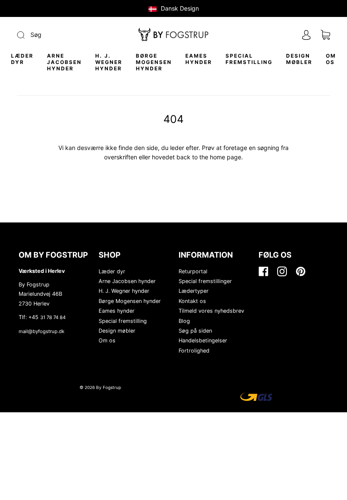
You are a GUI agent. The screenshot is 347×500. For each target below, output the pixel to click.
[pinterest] (300, 271)
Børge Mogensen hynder (154, 62)
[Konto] (306, 35)
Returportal (193, 271)
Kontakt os (192, 301)
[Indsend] (64, 34)
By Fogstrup (108, 387)
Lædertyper (194, 291)
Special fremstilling (249, 59)
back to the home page (208, 157)
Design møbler (299, 59)
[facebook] (262, 271)
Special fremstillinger (205, 281)
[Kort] (325, 35)
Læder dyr (22, 59)
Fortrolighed (194, 350)
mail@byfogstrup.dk (41, 331)
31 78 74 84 (53, 317)
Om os (331, 59)
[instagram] (281, 271)
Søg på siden (195, 331)
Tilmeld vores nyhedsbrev (211, 311)
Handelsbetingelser (203, 340)
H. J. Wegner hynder (108, 62)
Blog (184, 321)
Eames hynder (198, 59)
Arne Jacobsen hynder (64, 62)
